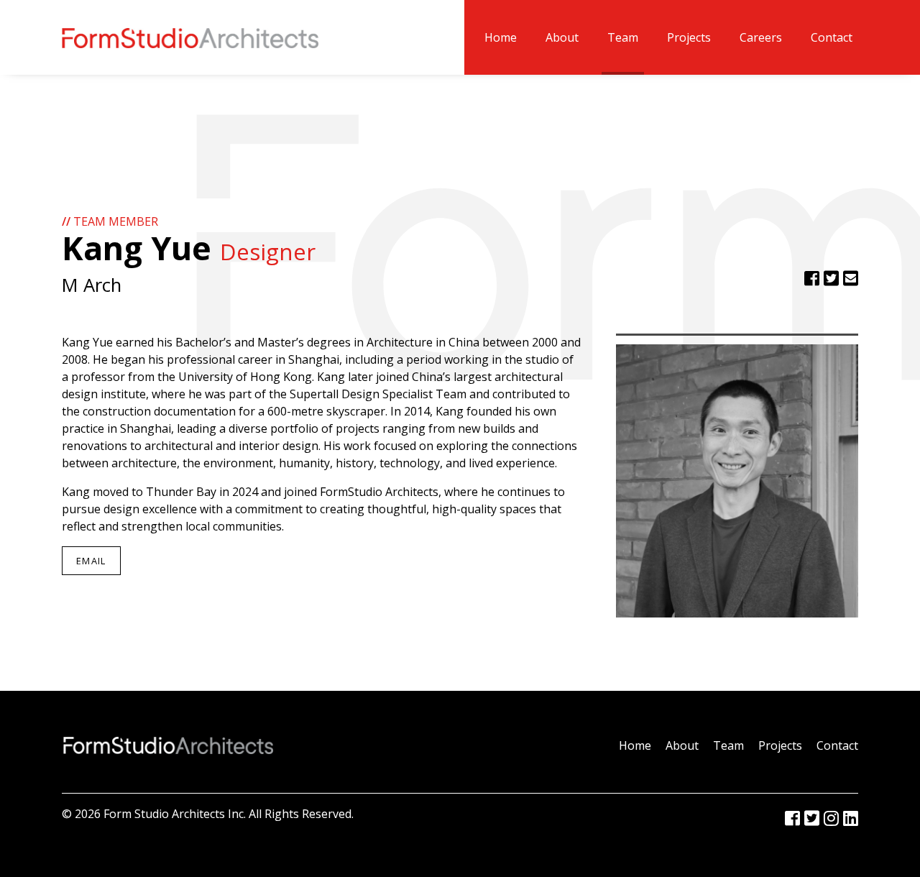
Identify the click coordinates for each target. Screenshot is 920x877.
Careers (761, 37)
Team (622, 37)
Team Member (110, 221)
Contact (831, 37)
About (562, 37)
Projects (689, 37)
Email (91, 560)
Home (500, 37)
